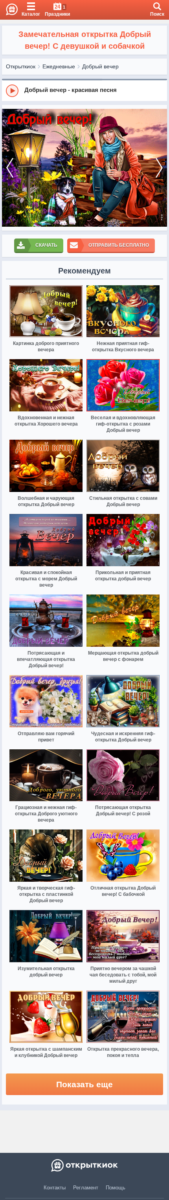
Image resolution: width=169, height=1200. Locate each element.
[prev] (10, 168)
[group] (84, 90)
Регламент (85, 1188)
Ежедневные (58, 66)
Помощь (115, 1188)
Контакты (55, 1188)
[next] (159, 168)
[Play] (12, 90)
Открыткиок (20, 66)
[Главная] (9, 9)
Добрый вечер (100, 66)
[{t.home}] (84, 1165)
